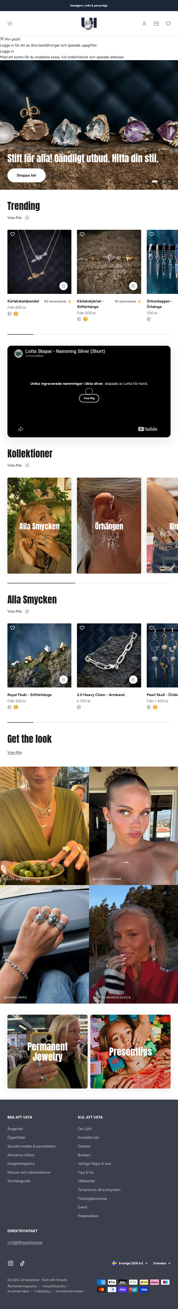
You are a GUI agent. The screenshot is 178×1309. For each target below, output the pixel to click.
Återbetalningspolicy (22, 1286)
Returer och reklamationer (29, 1172)
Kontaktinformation (70, 1291)
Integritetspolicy (21, 1163)
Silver (9, 313)
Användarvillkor (18, 1291)
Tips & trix (86, 1172)
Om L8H (85, 1129)
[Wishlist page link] (168, 23)
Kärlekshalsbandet (23, 301)
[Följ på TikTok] (22, 1263)
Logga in (7, 51)
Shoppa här (26, 175)
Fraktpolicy (43, 1291)
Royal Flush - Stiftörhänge (29, 695)
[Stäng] (2, 39)
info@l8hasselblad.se (24, 1242)
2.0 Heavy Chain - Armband (101, 695)
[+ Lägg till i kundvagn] (63, 286)
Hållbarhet (86, 1181)
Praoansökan (88, 1216)
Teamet (84, 1146)
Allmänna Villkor (20, 1155)
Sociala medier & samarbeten (31, 1146)
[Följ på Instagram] (10, 1263)
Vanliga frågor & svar (94, 1163)
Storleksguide (18, 1181)
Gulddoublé (16, 313)
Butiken (84, 1155)
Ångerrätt (15, 1129)
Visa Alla (14, 752)
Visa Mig (89, 398)
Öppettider (16, 1137)
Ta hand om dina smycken (99, 1190)
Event (82, 1207)
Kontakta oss (88, 1137)
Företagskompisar (92, 1198)
